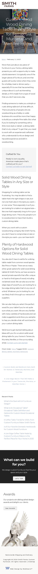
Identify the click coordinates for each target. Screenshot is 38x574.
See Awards (10, 508)
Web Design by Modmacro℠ (21, 569)
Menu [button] (33, 4)
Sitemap (31, 561)
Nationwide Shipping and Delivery (19, 555)
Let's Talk (19, 478)
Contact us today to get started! (19, 167)
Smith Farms (9, 4)
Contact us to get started (17, 343)
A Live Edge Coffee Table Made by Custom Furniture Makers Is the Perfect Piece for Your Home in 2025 (19, 436)
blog (3, 59)
